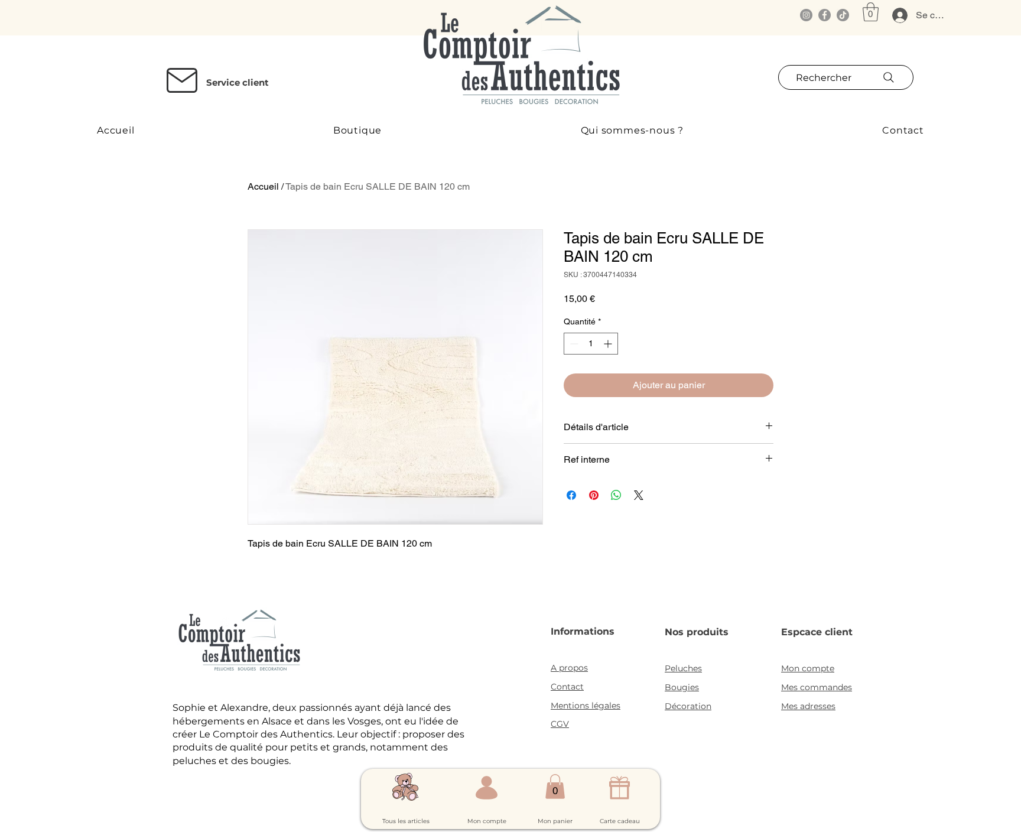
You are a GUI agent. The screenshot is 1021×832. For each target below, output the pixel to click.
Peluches (683, 668)
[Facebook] (824, 15)
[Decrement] (572, 343)
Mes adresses (808, 706)
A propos (569, 667)
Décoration (688, 706)
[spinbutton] (590, 343)
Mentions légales (585, 705)
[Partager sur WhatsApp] (616, 495)
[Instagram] (806, 15)
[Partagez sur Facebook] (571, 495)
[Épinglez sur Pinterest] (594, 495)
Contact (567, 686)
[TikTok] (843, 15)
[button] (871, 11)
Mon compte (807, 668)
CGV (560, 724)
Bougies (682, 687)
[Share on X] (639, 495)
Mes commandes (816, 687)
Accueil (263, 186)
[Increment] (608, 343)
